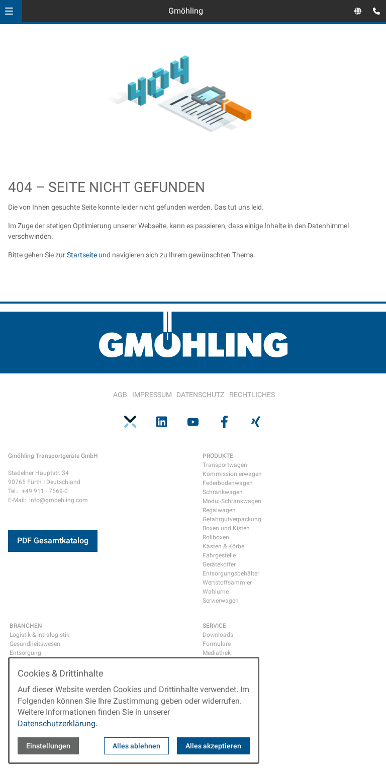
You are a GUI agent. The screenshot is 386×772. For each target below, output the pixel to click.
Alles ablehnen (136, 746)
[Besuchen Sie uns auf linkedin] (161, 421)
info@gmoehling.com (58, 500)
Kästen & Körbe (223, 546)
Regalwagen (219, 510)
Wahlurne (216, 591)
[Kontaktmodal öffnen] (374, 12)
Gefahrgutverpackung (232, 519)
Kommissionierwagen (232, 473)
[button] (9, 11)
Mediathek (217, 652)
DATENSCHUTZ (200, 395)
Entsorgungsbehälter (231, 573)
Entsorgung (25, 652)
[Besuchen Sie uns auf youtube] (193, 421)
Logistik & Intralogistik (39, 634)
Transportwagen (225, 464)
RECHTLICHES (252, 395)
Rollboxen (216, 537)
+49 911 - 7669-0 (45, 491)
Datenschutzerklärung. (58, 723)
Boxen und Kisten (226, 528)
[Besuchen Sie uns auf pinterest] (130, 421)
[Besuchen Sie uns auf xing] (255, 421)
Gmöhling (185, 11)
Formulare (217, 643)
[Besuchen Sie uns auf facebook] (224, 421)
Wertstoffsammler (227, 582)
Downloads (218, 634)
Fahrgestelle (219, 555)
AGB (120, 395)
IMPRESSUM (152, 395)
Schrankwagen (223, 492)
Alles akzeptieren (213, 746)
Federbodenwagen (228, 483)
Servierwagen (221, 600)
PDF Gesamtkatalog (52, 540)
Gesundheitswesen (35, 643)
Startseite (82, 255)
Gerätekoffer (219, 564)
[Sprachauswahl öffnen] (358, 11)
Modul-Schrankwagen (232, 501)
